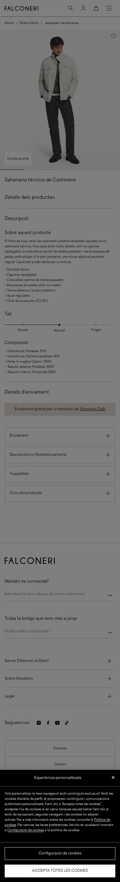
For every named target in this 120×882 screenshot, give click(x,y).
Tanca (113, 779)
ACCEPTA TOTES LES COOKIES (60, 871)
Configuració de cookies (60, 853)
